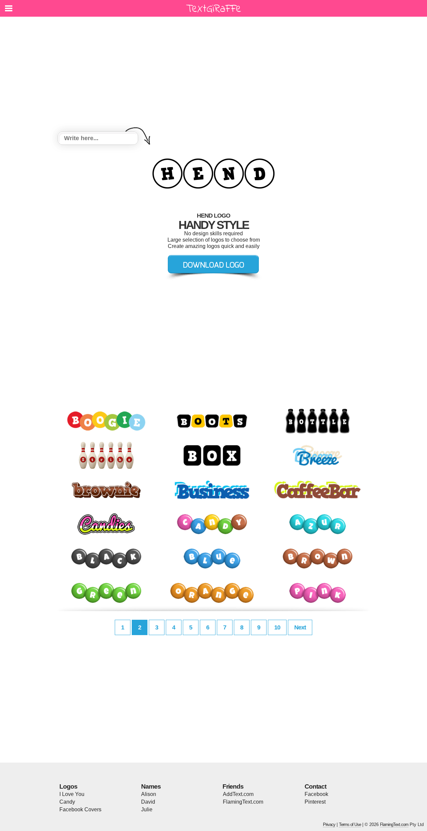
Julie (146, 809)
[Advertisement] (213, 75)
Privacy (329, 824)
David (148, 802)
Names (151, 786)
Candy (67, 802)
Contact (315, 786)
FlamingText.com (243, 802)
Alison (148, 794)
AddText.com (238, 794)
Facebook (316, 794)
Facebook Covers (80, 809)
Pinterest (315, 802)
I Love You (71, 794)
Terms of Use (350, 824)
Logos (68, 786)
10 (277, 627)
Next (300, 627)
